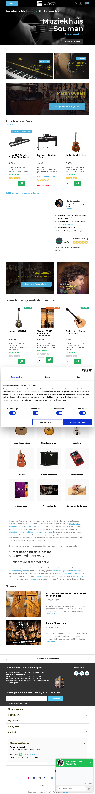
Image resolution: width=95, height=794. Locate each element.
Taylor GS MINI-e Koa (76, 155)
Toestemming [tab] (16, 377)
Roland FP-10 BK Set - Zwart (47, 156)
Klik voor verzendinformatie (46, 176)
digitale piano (74, 524)
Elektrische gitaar (49, 443)
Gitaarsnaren (21, 506)
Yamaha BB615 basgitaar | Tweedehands (44, 333)
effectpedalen (79, 573)
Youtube (87, 673)
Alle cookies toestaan (77, 422)
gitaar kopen (32, 526)
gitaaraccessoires (78, 576)
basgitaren (48, 532)
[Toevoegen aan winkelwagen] (21, 183)
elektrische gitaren (33, 532)
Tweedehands (49, 506)
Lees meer (50, 614)
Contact (69, 209)
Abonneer (55, 699)
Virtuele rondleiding (65, 224)
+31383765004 (29, 754)
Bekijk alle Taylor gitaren (30, 278)
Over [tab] (79, 377)
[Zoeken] (76, 3)
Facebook (76, 673)
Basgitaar (76, 443)
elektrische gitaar (77, 571)
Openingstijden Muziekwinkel (16, 11)
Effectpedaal (77, 474)
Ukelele (21, 474)
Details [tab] (47, 377)
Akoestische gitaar (21, 443)
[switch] (36, 413)
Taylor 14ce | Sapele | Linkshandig (75, 332)
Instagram (81, 673)
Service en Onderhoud (76, 506)
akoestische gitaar (60, 571)
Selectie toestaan (47, 422)
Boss (38, 576)
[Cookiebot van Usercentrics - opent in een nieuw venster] (82, 370)
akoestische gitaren (17, 532)
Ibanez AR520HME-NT (18, 332)
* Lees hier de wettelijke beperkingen (18, 703)
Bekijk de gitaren (72, 41)
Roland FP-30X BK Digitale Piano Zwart (19, 156)
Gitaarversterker (49, 474)
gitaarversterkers (66, 573)
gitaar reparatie (33, 579)
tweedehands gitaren (18, 571)
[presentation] (25, 11)
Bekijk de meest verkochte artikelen (22, 193)
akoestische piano (16, 526)
